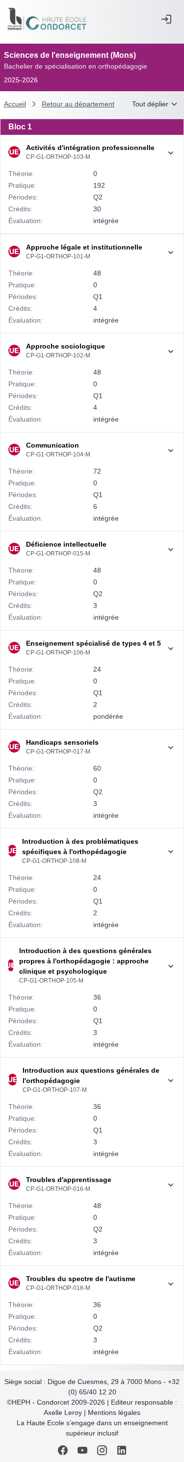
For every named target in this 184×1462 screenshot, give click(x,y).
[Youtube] (82, 1450)
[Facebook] (63, 1450)
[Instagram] (102, 1450)
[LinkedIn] (122, 1450)
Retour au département (78, 104)
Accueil (15, 104)
